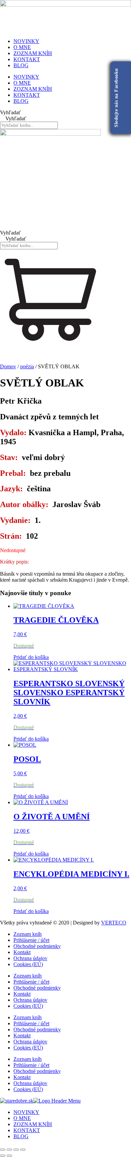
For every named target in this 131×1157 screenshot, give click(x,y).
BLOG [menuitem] (21, 1136)
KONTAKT (26, 59)
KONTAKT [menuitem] (26, 1130)
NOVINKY (26, 41)
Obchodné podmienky (37, 946)
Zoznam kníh (27, 934)
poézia (27, 366)
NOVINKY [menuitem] (26, 1112)
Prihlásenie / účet (31, 940)
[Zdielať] (16, 1150)
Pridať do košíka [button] (31, 657)
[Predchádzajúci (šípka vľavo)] (2, 1156)
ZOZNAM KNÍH (32, 53)
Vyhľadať (10, 112)
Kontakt (22, 952)
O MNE (22, 47)
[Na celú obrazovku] (9, 1150)
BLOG (21, 65)
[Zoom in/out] (2, 1150)
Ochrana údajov (30, 958)
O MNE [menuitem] (22, 1118)
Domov (8, 366)
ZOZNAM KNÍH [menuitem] (32, 1124)
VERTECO (113, 922)
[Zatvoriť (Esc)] (23, 1150)
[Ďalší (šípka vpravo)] (9, 1156)
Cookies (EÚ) (28, 964)
